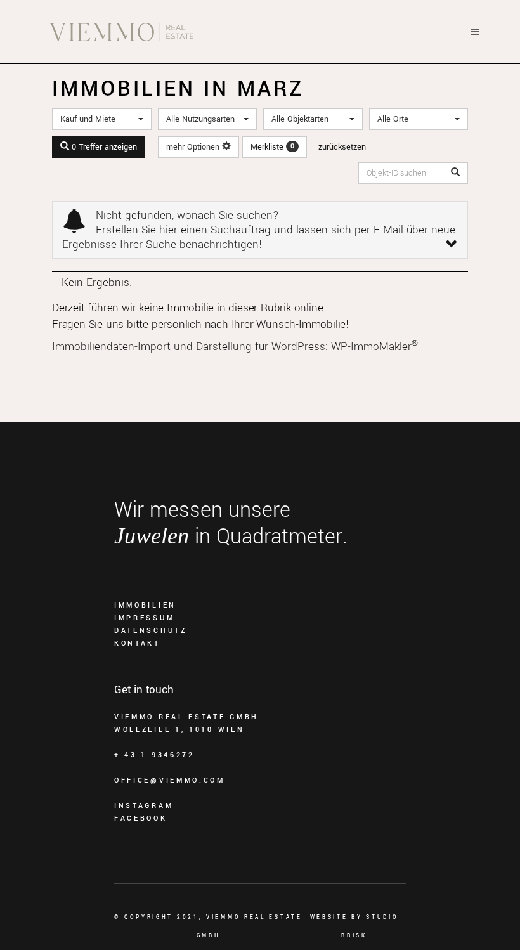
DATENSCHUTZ (150, 630)
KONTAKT (137, 643)
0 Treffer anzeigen (103, 147)
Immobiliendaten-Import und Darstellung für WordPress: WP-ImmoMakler (235, 347)
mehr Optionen (194, 147)
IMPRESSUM (144, 618)
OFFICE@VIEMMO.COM (169, 780)
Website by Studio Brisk (354, 926)
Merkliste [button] (272, 147)
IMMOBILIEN (145, 605)
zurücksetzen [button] (342, 147)
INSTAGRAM (143, 805)
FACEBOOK (140, 818)
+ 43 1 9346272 (154, 755)
